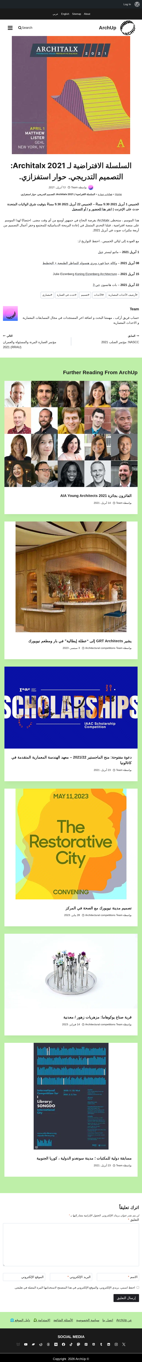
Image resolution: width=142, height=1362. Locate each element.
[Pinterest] (86, 1344)
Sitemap (76, 14)
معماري (47, 295)
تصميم (85, 295)
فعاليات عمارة (105, 194)
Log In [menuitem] (127, 4)
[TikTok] (71, 1344)
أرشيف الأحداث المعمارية (122, 295)
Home (118, 194)
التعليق (133, 1220)
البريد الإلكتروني (79, 1277)
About (87, 14)
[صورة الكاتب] (90, 187)
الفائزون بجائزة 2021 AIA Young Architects (96, 496)
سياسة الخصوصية (87, 1320)
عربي (55, 14)
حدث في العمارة (66, 295)
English (65, 14)
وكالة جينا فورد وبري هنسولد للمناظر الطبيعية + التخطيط (80, 263)
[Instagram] (116, 1344)
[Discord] (93, 1344)
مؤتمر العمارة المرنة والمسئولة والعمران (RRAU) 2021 (29, 342)
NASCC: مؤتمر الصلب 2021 (120, 339)
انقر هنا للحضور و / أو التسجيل (92, 209)
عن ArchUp (124, 1320)
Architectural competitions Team (104, 648)
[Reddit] (41, 1344)
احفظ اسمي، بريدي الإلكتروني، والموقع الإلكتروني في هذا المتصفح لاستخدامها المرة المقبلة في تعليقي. (74, 1287)
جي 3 (96, 285)
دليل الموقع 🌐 (20, 1320)
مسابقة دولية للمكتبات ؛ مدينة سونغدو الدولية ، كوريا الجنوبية (84, 1158)
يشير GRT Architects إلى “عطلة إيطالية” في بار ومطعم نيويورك (80, 641)
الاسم (133, 1277)
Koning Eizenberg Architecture (96, 274)
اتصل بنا (107, 1320)
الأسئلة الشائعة (63, 1320)
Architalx (103, 220)
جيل (100, 252)
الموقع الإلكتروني (32, 1277)
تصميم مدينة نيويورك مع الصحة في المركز (99, 908)
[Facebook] (63, 1344)
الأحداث (99, 295)
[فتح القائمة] (10, 28)
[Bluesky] (18, 1344)
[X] (124, 1344)
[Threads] (48, 1344)
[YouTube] (26, 1344)
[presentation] (71, 434)
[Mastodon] (78, 1344)
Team (74, 187)
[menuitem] (137, 4)
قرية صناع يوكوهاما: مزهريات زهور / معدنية (97, 1017)
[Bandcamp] (33, 1344)
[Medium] (56, 1344)
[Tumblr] (101, 1344)
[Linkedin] (109, 1344)
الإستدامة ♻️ (41, 1320)
